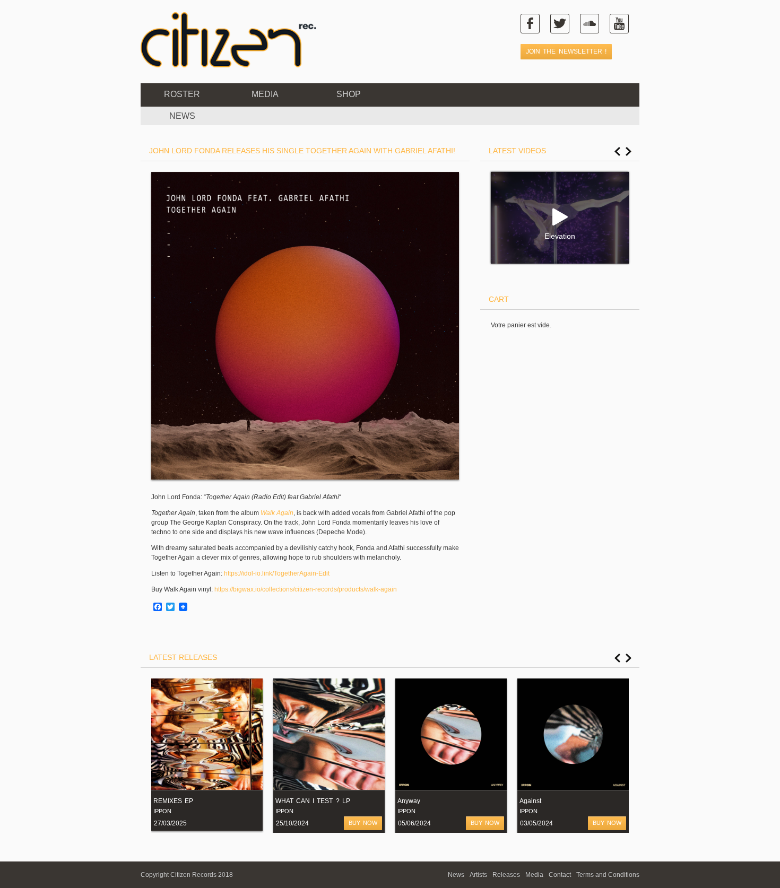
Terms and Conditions (607, 874)
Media (265, 94)
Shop (348, 94)
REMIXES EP (173, 801)
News (456, 874)
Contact (560, 874)
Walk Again (277, 513)
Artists (478, 874)
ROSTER (182, 94)
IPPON (162, 811)
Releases (506, 874)
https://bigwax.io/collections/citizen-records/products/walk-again (305, 589)
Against (530, 801)
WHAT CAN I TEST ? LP (312, 801)
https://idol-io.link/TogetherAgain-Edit (277, 573)
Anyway (408, 801)
